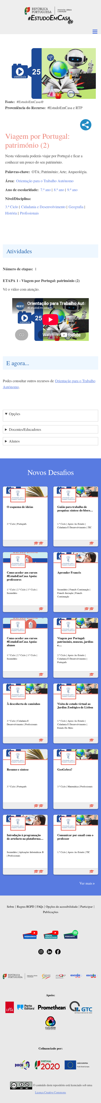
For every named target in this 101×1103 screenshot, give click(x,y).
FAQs (40, 906)
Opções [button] (14, 413)
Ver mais (85, 883)
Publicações (50, 912)
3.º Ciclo (11, 206)
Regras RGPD (25, 906)
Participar (86, 906)
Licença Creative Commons (50, 1092)
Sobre (10, 906)
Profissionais (29, 213)
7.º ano (45, 189)
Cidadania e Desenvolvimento (43, 206)
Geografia (76, 206)
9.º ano (72, 189)
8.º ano (59, 189)
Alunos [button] (14, 441)
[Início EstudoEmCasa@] (48, 10)
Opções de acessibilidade (62, 906)
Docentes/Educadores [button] (25, 429)
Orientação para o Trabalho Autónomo (45, 180)
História (11, 213)
